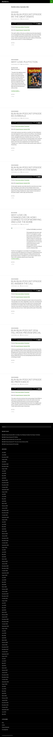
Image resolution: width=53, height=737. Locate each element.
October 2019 (5, 598)
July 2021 (4, 549)
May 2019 (4, 607)
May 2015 (4, 714)
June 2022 (4, 524)
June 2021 (4, 552)
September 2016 (5, 681)
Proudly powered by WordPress (7, 735)
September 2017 (5, 654)
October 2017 (5, 651)
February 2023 (5, 505)
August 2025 (4, 459)
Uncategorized (14, 12)
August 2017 (4, 656)
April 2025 (4, 461)
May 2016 (4, 691)
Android (25, 30)
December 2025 (5, 457)
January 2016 (4, 700)
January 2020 (4, 591)
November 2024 (5, 466)
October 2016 (5, 679)
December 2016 (5, 674)
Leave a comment (25, 19)
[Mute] (36, 23)
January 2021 (4, 563)
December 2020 (5, 566)
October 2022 (5, 515)
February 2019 (5, 614)
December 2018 (5, 619)
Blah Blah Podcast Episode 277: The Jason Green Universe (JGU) (15, 441)
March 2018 (4, 640)
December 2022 (5, 510)
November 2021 (5, 540)
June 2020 (4, 579)
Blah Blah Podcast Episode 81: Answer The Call (26, 282)
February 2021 (5, 561)
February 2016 (5, 698)
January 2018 (4, 644)
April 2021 (4, 556)
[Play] (13, 23)
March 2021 (4, 559)
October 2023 (5, 487)
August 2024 (4, 468)
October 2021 (5, 542)
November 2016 (5, 677)
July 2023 (4, 494)
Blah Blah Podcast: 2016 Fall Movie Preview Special (26, 331)
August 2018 (4, 628)
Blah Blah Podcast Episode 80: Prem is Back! (26, 380)
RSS (29, 30)
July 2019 (4, 603)
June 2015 (4, 711)
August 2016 (4, 684)
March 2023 (4, 503)
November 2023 (5, 484)
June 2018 (4, 633)
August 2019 (4, 600)
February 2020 (5, 589)
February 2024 (5, 480)
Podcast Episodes (5, 727)
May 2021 (4, 554)
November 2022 (5, 512)
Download (27, 27)
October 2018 (5, 623)
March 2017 (4, 667)
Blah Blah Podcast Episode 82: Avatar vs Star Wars (26, 168)
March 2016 (4, 695)
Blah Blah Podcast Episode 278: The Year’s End (11, 439)
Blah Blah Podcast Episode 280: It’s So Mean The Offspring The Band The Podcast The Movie (21, 434)
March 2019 (4, 612)
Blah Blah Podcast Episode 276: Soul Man (10, 444)
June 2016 (4, 688)
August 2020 (4, 575)
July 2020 (4, 577)
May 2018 (4, 635)
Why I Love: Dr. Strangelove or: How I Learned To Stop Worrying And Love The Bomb (26, 218)
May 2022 (4, 526)
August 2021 (4, 547)
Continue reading (15, 90)
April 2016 (4, 693)
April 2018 (4, 637)
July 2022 (4, 522)
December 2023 (5, 482)
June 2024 (4, 473)
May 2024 (4, 475)
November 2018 (5, 621)
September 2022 (5, 517)
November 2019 (5, 596)
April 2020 (4, 584)
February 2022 (5, 533)
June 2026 (4, 454)
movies (15, 212)
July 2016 (4, 686)
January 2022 (4, 535)
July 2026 (4, 452)
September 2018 (5, 626)
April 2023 (4, 501)
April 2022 (4, 528)
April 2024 (4, 478)
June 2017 (4, 660)
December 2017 (5, 647)
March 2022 (4, 531)
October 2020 (5, 570)
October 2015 (5, 707)
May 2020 (4, 582)
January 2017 (4, 672)
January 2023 (4, 508)
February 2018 (5, 642)
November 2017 (5, 649)
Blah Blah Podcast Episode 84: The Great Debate (26, 15)
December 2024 (5, 464)
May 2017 (4, 663)
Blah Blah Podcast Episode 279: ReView (10, 437)
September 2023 (5, 489)
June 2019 (4, 605)
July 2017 (4, 658)
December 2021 (5, 538)
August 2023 (4, 491)
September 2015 (5, 709)
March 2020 (4, 586)
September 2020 (5, 572)
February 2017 (5, 670)
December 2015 (5, 702)
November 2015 (5, 704)
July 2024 (4, 471)
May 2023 (4, 498)
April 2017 (4, 665)
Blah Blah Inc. (5, 1)
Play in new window (19, 27)
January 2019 (4, 616)
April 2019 (4, 610)
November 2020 (5, 568)
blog (12, 212)
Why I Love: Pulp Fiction (24, 62)
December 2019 (5, 593)
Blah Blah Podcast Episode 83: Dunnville (26, 114)
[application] (26, 23)
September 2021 (5, 545)
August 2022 (4, 519)
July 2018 (4, 630)
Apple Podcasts (19, 30)
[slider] (39, 23)
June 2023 (4, 496)
